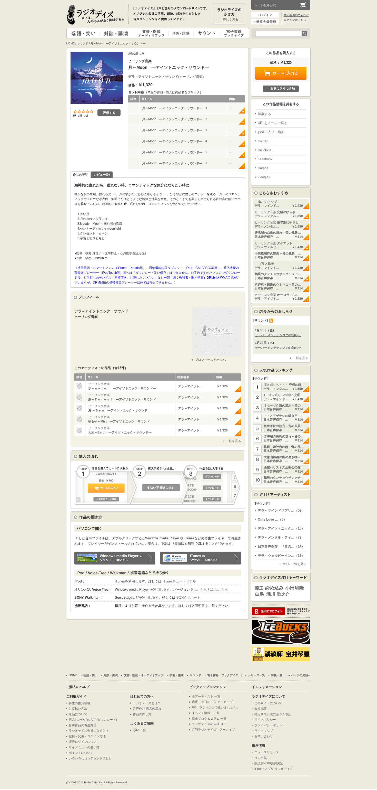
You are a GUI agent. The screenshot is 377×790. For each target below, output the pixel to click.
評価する (109, 112)
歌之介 (283, 594)
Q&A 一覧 (139, 730)
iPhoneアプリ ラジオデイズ (273, 769)
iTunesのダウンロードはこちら (200, 558)
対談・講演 (117, 33)
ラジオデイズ (96, 14)
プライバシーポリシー (269, 725)
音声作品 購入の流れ (147, 708)
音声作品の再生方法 (82, 725)
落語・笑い (83, 33)
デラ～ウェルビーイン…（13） (281, 556)
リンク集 (260, 758)
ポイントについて (81, 753)
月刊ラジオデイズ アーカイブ (213, 729)
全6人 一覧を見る (294, 564)
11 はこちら (219, 589)
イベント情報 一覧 (206, 713)
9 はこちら (199, 589)
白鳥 (259, 594)
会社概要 (260, 708)
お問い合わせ (263, 736)
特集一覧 (276, 675)
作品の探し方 (142, 714)
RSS (271, 320)
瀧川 (270, 594)
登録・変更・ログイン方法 (87, 736)
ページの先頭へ (301, 675)
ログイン (265, 14)
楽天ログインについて (84, 742)
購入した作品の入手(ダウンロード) (93, 719)
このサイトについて (268, 703)
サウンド (206, 33)
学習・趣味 (181, 33)
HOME (70, 43)
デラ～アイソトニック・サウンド (153, 77)
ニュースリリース (266, 752)
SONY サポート (188, 597)
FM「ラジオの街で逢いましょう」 (215, 707)
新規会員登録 (265, 21)
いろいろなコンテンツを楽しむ (90, 758)
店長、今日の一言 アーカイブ (212, 702)
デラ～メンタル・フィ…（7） (280, 537)
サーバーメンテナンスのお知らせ (278, 335)
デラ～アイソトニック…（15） (281, 528)
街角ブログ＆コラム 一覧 (209, 718)
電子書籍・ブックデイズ (234, 33)
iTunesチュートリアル (179, 581)
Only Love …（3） (272, 519)
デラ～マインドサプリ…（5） (280, 510)
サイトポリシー (265, 719)
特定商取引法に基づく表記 (272, 714)
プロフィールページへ (210, 360)
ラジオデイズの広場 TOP (209, 724)
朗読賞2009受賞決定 (268, 763)
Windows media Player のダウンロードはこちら (114, 558)
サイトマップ (263, 730)
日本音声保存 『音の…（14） (281, 546)
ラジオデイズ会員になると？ (89, 730)
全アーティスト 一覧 (206, 696)
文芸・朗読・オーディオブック (153, 33)
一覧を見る (233, 441)
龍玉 (259, 588)
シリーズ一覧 (256, 675)
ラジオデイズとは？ (147, 703)
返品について (78, 714)
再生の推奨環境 (79, 703)
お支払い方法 (78, 708)
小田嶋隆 (294, 587)
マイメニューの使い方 (84, 747)
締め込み (274, 587)
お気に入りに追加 (281, 89)
